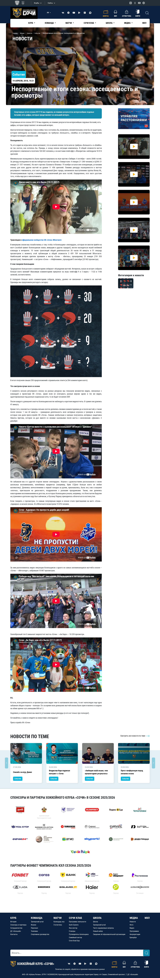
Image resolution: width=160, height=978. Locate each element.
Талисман (34, 931)
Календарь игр (59, 922)
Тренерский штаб (37, 922)
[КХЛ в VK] (130, 3)
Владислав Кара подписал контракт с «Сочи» (59, 772)
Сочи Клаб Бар (74, 941)
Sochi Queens (73, 925)
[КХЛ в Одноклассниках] (135, 3)
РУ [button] (48, 13)
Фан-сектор (73, 928)
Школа (95, 922)
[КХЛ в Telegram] (143, 3)
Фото (131, 925)
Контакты (14, 934)
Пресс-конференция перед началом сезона (132, 772)
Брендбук (133, 937)
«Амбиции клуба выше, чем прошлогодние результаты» (96, 772)
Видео (132, 928)
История (13, 922)
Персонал (34, 928)
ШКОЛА (97, 917)
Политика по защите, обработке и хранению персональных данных (80, 969)
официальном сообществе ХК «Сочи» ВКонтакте (41, 240)
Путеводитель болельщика (79, 934)
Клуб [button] (30, 23)
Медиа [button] (127, 23)
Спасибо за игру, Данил (22, 772)
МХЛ (144, 23)
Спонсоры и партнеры (18, 925)
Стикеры (72, 931)
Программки (134, 931)
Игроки (33, 925)
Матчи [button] (69, 23)
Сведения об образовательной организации (109, 934)
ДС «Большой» (15, 931)
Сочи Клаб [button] (89, 23)
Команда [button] (49, 23)
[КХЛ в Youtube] (139, 3)
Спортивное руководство (40, 934)
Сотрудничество (16, 928)
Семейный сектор (75, 937)
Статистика (58, 925)
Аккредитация (135, 934)
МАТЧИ (58, 917)
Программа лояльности (77, 922)
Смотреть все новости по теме (133, 736)
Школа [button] (109, 23)
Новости (133, 922)
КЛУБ (13, 917)
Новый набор (98, 931)
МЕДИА (134, 917)
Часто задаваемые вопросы (103, 928)
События (17, 779)
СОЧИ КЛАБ (75, 917)
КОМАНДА (36, 917)
